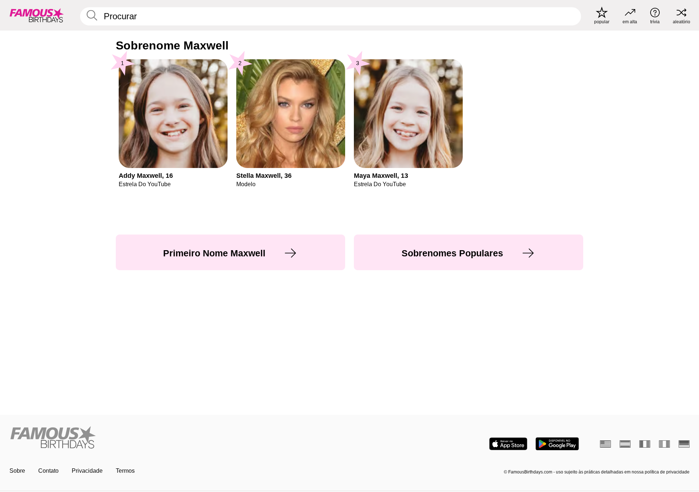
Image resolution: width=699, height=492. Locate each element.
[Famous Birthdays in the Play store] (557, 443)
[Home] (177, 438)
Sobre (17, 471)
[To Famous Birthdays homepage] (37, 15)
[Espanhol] (625, 444)
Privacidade (87, 471)
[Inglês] (605, 444)
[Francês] (644, 444)
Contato (48, 471)
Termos (125, 471)
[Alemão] (684, 444)
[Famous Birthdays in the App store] (508, 443)
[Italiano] (664, 444)
